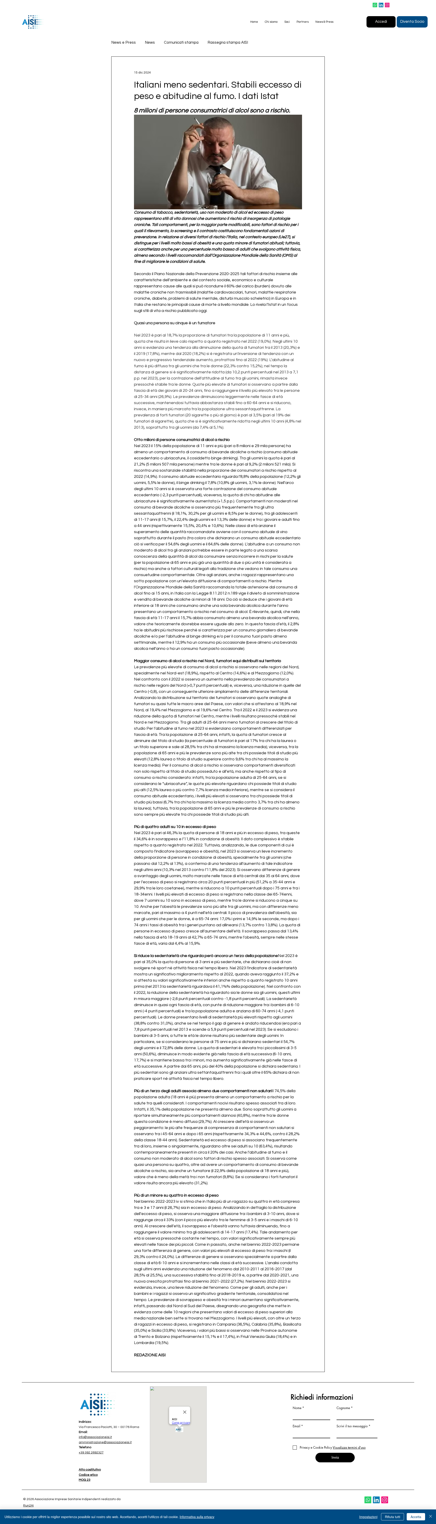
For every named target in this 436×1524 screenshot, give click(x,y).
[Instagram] (387, 5)
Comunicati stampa (181, 43)
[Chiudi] (430, 1516)
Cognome (343, 1408)
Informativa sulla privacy (197, 1516)
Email (296, 1426)
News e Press (123, 43)
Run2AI (28, 1505)
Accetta (416, 1516)
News (150, 43)
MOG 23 (84, 1479)
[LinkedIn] (381, 5)
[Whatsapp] (375, 5)
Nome (297, 1408)
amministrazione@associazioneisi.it (105, 1442)
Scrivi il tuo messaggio (352, 1426)
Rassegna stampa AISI (228, 43)
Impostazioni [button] (368, 1516)
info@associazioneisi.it (95, 1437)
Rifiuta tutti (392, 1516)
